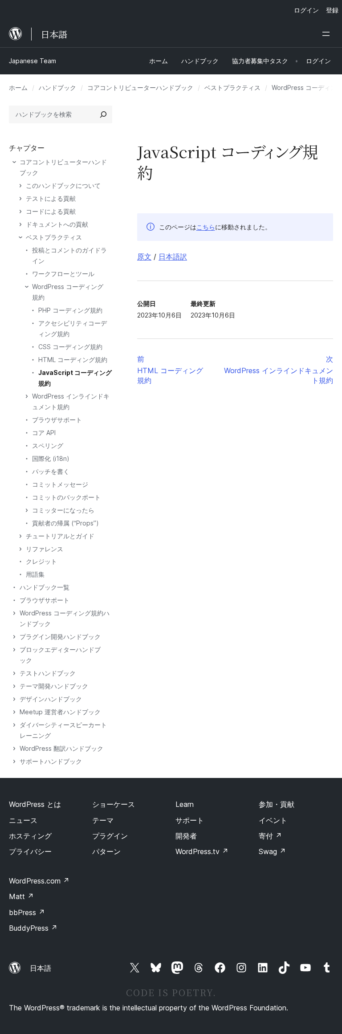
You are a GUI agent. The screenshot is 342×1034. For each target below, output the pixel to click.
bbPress (27, 912)
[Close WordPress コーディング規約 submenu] (26, 286)
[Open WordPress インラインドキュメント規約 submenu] (26, 396)
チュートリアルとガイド (60, 536)
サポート (189, 820)
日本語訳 (173, 256)
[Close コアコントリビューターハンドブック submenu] (14, 162)
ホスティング (30, 835)
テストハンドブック (48, 673)
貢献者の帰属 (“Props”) (65, 523)
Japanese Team (32, 61)
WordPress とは (35, 804)
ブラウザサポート (57, 419)
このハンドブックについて (63, 185)
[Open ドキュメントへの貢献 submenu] (20, 224)
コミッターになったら (63, 510)
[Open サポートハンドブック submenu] (14, 761)
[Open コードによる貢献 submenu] (20, 211)
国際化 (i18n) (50, 458)
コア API (44, 432)
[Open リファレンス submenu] (20, 549)
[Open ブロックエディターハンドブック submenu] (14, 649)
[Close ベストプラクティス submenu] (20, 237)
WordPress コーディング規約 (67, 292)
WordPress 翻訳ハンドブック (61, 748)
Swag (272, 851)
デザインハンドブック (51, 699)
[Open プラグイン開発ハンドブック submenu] (14, 636)
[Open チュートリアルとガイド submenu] (20, 536)
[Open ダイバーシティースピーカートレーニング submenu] (14, 725)
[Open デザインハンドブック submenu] (14, 699)
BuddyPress (33, 928)
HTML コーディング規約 (72, 359)
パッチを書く (50, 471)
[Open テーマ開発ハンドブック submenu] (14, 686)
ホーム (18, 87)
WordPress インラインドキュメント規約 (71, 401)
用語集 (35, 574)
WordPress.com (39, 880)
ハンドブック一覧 (44, 587)
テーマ (103, 820)
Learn (184, 804)
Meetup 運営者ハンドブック (60, 712)
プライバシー (30, 851)
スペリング (47, 445)
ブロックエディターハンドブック (60, 655)
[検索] (103, 114)
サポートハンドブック (51, 761)
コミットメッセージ (60, 484)
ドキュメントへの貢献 (57, 224)
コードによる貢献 (51, 211)
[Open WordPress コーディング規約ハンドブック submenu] (14, 613)
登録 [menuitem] (332, 10)
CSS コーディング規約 (70, 346)
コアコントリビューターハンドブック (140, 87)
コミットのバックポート (66, 497)
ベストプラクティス (232, 87)
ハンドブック (57, 87)
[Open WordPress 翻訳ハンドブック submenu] (14, 748)
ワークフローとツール (63, 273)
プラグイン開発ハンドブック (60, 636)
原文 (144, 256)
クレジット (41, 561)
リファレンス (44, 549)
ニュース (23, 820)
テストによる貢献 (51, 198)
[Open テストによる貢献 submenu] (20, 198)
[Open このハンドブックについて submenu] (20, 185)
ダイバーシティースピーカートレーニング (63, 730)
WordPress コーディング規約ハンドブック (65, 618)
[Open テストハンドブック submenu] (14, 673)
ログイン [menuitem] (306, 10)
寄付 (270, 835)
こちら (205, 227)
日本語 (40, 968)
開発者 (186, 835)
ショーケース (113, 804)
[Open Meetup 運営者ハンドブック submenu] (14, 712)
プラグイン (110, 835)
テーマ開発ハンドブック (54, 686)
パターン (106, 851)
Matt (21, 896)
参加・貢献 (276, 804)
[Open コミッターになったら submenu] (26, 510)
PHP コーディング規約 (70, 310)
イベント (273, 820)
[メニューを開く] (328, 33)
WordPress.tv (201, 851)
